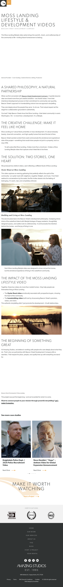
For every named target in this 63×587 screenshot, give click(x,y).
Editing (33, 77)
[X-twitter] (33, 560)
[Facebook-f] (25, 560)
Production (39, 77)
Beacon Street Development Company (35, 96)
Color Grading (16, 77)
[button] (2, 446)
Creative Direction (26, 77)
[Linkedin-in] (37, 560)
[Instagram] (29, 560)
